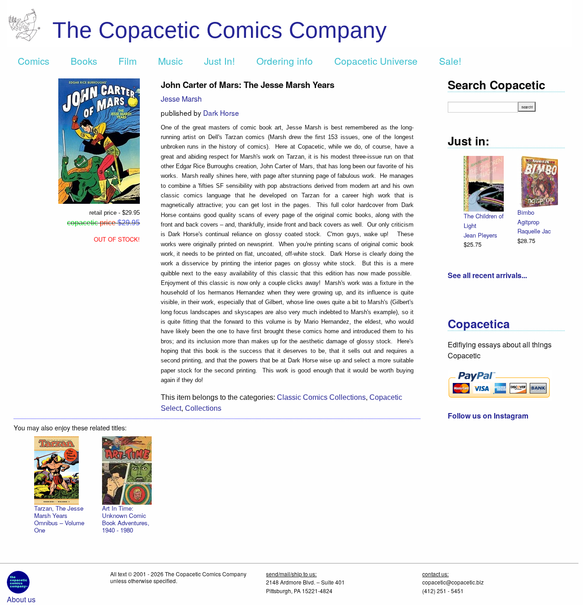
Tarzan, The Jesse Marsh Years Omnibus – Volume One (59, 519)
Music (170, 60)
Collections (203, 408)
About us (21, 599)
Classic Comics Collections (321, 397)
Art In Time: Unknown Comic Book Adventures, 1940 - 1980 (125, 519)
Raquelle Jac (534, 231)
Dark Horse (221, 113)
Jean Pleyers (480, 235)
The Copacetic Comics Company (219, 30)
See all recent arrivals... (487, 275)
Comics (33, 60)
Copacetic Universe (376, 60)
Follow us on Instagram (488, 415)
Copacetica (479, 323)
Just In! (219, 60)
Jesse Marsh (181, 98)
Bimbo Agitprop (528, 217)
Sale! (450, 60)
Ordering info (284, 60)
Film (127, 60)
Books (84, 60)
